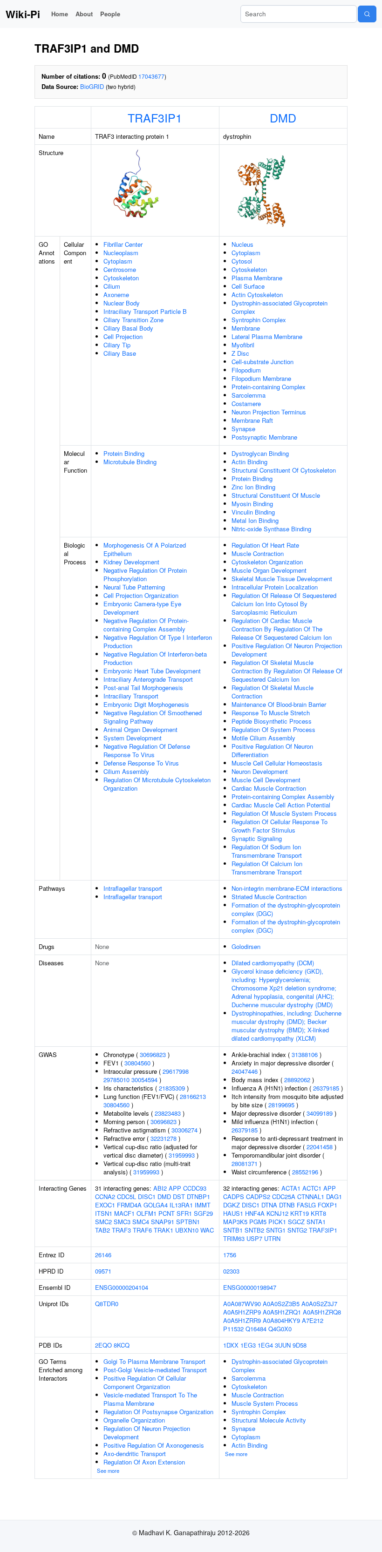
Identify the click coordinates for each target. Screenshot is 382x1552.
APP (175, 1188)
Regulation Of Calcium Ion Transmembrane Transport (267, 867)
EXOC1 (105, 1204)
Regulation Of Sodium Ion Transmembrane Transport (267, 851)
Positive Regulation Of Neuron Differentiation (272, 750)
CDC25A (283, 1196)
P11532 (233, 1328)
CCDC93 (194, 1188)
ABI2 (160, 1188)
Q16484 (256, 1328)
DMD (283, 117)
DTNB (287, 1204)
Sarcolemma (249, 395)
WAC (207, 1230)
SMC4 (140, 1221)
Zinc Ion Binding (253, 486)
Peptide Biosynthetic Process (272, 721)
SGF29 (203, 1213)
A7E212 (312, 1320)
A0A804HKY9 (281, 1320)
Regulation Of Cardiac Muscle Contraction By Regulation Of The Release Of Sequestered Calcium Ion (282, 629)
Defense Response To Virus (141, 763)
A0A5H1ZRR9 (242, 1320)
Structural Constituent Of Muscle (276, 495)
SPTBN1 (188, 1221)
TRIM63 (234, 1238)
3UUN (283, 1345)
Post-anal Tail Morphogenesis (143, 687)
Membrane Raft (252, 420)
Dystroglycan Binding (260, 453)
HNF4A (255, 1213)
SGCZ (296, 1221)
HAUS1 (233, 1213)
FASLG (306, 1204)
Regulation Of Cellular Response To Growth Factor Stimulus (279, 825)
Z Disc (240, 353)
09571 (103, 1271)
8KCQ (122, 1345)
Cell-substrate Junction (262, 361)
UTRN (272, 1238)
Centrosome (119, 269)
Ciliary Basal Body (128, 328)
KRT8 (318, 1213)
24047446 (245, 1071)
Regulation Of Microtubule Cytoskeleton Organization (157, 784)
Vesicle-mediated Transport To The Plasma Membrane (150, 1399)
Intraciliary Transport (130, 695)
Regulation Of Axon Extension (144, 1461)
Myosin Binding (252, 503)
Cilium (111, 286)
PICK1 (277, 1221)
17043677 (151, 76)
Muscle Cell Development (266, 779)
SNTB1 (233, 1230)
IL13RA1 (181, 1204)
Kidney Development (131, 561)
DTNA (269, 1204)
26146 (103, 1254)
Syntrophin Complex (259, 319)
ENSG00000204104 (121, 1287)
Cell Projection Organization (140, 595)
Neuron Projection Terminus (269, 411)
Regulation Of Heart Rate (265, 545)
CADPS (233, 1196)
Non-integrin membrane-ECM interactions (287, 888)
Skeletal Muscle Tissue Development (282, 578)
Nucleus (242, 244)
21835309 (172, 1088)
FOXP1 (327, 1204)
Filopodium (246, 370)
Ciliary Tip (116, 344)
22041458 (320, 1146)
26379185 (326, 1088)
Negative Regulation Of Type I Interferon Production (157, 641)
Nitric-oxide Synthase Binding (271, 528)
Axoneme (116, 294)
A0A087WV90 (242, 1303)
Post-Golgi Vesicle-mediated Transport (155, 1369)
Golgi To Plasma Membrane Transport (154, 1361)
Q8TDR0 (106, 1303)
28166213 (193, 1096)
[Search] (367, 14)
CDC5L (126, 1196)
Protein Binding (123, 453)
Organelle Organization (134, 1420)
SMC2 (103, 1221)
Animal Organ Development (140, 729)
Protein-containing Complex (269, 386)
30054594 (144, 1079)
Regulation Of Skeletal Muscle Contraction (273, 691)
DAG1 (334, 1196)
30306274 (184, 1129)
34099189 (320, 1113)
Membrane (246, 328)
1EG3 (248, 1345)
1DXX (231, 1345)
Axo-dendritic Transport (134, 1453)
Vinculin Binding (253, 512)
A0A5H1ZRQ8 (322, 1312)
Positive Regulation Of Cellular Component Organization (144, 1382)
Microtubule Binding (130, 461)
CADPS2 (258, 1196)
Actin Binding (249, 461)
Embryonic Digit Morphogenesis (146, 704)
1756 (229, 1254)
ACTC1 (311, 1188)
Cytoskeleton (121, 277)
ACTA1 (290, 1188)
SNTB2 (254, 1230)
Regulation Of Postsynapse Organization (158, 1411)
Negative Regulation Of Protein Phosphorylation (145, 574)
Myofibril (243, 344)
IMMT (203, 1204)
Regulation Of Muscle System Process (284, 813)
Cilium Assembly (126, 771)
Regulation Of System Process (273, 729)
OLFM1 (146, 1213)
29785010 (116, 1079)
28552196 (305, 1171)
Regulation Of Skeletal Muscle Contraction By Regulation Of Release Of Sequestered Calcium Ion (287, 671)
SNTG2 (297, 1230)
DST (179, 1196)
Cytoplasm (117, 261)
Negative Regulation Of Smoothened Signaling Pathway (152, 716)
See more (108, 1470)
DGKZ (231, 1204)
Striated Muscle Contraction (269, 896)
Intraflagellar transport (132, 888)
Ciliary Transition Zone (133, 319)
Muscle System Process (265, 1403)
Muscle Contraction (258, 553)
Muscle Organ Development (269, 570)
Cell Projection (123, 336)
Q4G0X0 (280, 1328)
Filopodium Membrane (261, 378)
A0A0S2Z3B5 (281, 1303)
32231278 (163, 1138)
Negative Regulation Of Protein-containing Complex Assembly (146, 624)
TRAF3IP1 (155, 117)
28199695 (281, 1104)
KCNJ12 (277, 1213)
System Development (132, 737)
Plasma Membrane (257, 277)
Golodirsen (246, 946)
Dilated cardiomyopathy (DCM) (273, 962)
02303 (231, 1271)
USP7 (254, 1238)
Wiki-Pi (23, 13)
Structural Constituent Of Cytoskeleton (284, 470)
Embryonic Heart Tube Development (152, 670)
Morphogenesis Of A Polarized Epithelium (144, 549)
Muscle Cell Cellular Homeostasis (277, 763)
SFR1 (184, 1213)
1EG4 (265, 1345)
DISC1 (147, 1196)
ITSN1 (103, 1213)
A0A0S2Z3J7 (319, 1303)
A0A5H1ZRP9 (242, 1312)
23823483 (168, 1113)
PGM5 (257, 1221)
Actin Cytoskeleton (257, 294)
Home (59, 13)
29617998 (176, 1071)
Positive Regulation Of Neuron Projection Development (287, 649)
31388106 (305, 1054)
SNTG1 (276, 1230)
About (84, 13)
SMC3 (122, 1221)
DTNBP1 (198, 1196)
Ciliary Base (119, 353)
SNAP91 (162, 1221)
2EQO (103, 1345)
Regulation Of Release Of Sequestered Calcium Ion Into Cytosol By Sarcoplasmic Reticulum (284, 604)
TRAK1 (163, 1230)
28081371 (245, 1163)
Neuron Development (260, 771)
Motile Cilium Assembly (263, 737)
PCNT (166, 1213)
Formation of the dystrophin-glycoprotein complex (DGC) (286, 909)
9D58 (300, 1345)
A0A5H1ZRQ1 (282, 1312)
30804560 (137, 1062)
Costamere (246, 403)
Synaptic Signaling (257, 838)
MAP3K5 (235, 1221)
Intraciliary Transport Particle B (145, 311)
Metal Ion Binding (255, 520)
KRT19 (299, 1213)
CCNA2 (105, 1196)
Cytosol (242, 261)
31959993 (182, 1155)
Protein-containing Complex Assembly (283, 796)
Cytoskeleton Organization (267, 561)
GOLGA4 (155, 1204)
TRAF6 (142, 1230)
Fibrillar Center (123, 244)
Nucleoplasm (120, 252)
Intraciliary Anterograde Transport (148, 679)
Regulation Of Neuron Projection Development (146, 1432)
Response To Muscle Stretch (271, 712)
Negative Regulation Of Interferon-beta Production (155, 658)
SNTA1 (316, 1221)
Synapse (243, 428)
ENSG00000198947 (249, 1287)
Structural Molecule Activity (269, 1420)
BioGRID (92, 86)
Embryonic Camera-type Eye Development (142, 608)
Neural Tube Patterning (134, 587)
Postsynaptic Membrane (264, 437)
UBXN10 (186, 1230)
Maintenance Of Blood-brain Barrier (279, 704)
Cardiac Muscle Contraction (269, 788)
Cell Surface (248, 286)
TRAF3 (121, 1230)
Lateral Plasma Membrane (267, 336)
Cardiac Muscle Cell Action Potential (281, 804)
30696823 (153, 1054)
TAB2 (102, 1230)
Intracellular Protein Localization (275, 587)
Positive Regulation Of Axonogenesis (153, 1445)
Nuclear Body (121, 302)
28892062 (297, 1079)
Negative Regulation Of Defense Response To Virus (146, 750)
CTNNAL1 (310, 1196)
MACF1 (124, 1213)
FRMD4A (129, 1204)
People (110, 13)
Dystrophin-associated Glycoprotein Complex (279, 307)
